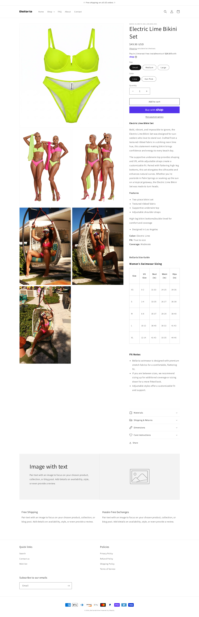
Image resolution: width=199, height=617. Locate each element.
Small (135, 67)
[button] (51, 12)
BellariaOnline (95, 610)
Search (22, 553)
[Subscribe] (68, 585)
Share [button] (135, 442)
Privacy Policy (106, 553)
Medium (149, 67)
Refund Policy (106, 558)
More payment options (154, 117)
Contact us (24, 558)
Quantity (133, 85)
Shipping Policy (107, 564)
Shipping (133, 48)
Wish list (23, 564)
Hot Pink (149, 79)
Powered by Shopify (108, 610)
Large (163, 67)
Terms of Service (107, 569)
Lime (134, 79)
